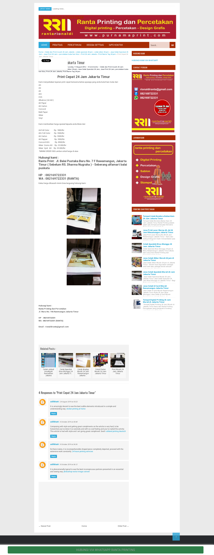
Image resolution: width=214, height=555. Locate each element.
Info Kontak (116, 45)
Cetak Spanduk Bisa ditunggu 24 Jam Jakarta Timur (157, 245)
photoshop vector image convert (77, 472)
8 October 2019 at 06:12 (68, 464)
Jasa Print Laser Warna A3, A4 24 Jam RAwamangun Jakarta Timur (158, 231)
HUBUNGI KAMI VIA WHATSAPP (145, 60)
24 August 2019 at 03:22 (68, 402)
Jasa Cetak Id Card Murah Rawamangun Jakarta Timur (156, 287)
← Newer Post (45, 526)
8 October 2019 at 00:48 (68, 422)
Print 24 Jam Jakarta (54, 71)
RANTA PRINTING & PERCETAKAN (61, 17)
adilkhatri (54, 402)
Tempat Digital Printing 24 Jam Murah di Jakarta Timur (157, 301)
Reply (53, 414)
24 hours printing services (82, 451)
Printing (57, 45)
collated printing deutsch (116, 431)
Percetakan (74, 45)
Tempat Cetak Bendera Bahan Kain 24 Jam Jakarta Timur (158, 217)
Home (44, 45)
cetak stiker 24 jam (70, 69)
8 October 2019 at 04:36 (68, 444)
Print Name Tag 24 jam (71, 71)
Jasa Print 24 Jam (107, 69)
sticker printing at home (75, 409)
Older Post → (123, 526)
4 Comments (93, 67)
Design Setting (95, 45)
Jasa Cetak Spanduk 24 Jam (89, 69)
